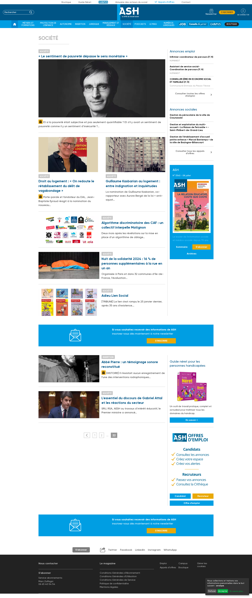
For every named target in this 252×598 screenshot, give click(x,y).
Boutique (66, 2)
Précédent (87, 435)
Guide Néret (84, 2)
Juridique (94, 24)
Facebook (126, 549)
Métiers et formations (28, 24)
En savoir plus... (237, 591)
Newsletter (211, 14)
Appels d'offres (166, 2)
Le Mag (153, 24)
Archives (191, 253)
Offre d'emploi (192, 503)
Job (182, 24)
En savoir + (192, 420)
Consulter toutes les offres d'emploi (190, 94)
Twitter (112, 549)
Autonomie (66, 24)
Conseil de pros (198, 24)
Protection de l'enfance (48, 24)
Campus (103, 2)
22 (114, 435)
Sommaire (182, 247)
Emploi (163, 563)
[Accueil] (14, 24)
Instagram (154, 549)
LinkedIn (140, 549)
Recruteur (203, 496)
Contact (186, 2)
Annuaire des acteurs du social (131, 2)
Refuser (212, 591)
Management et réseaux (111, 24)
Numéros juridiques (168, 24)
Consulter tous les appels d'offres (190, 152)
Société (127, 24)
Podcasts (140, 24)
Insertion (80, 24)
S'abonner (227, 12)
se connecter (243, 15)
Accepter (222, 591)
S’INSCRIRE (161, 340)
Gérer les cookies (202, 564)
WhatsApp (170, 549)
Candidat (180, 496)
